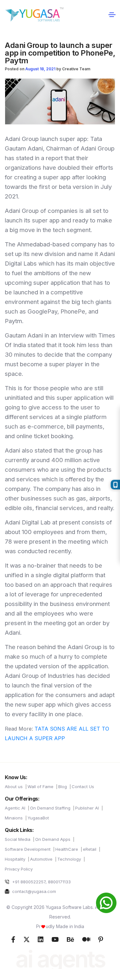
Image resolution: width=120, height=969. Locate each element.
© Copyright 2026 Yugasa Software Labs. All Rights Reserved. (60, 911)
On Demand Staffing (50, 807)
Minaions (14, 817)
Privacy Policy (19, 869)
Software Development (28, 849)
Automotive (41, 859)
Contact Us (83, 786)
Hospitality (15, 859)
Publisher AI (87, 807)
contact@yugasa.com (33, 891)
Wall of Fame (40, 786)
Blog (62, 786)
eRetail (89, 849)
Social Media (17, 839)
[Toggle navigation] (111, 14)
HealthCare (66, 849)
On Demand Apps (52, 839)
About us (14, 786)
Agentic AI (15, 807)
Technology (69, 859)
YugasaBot (38, 817)
